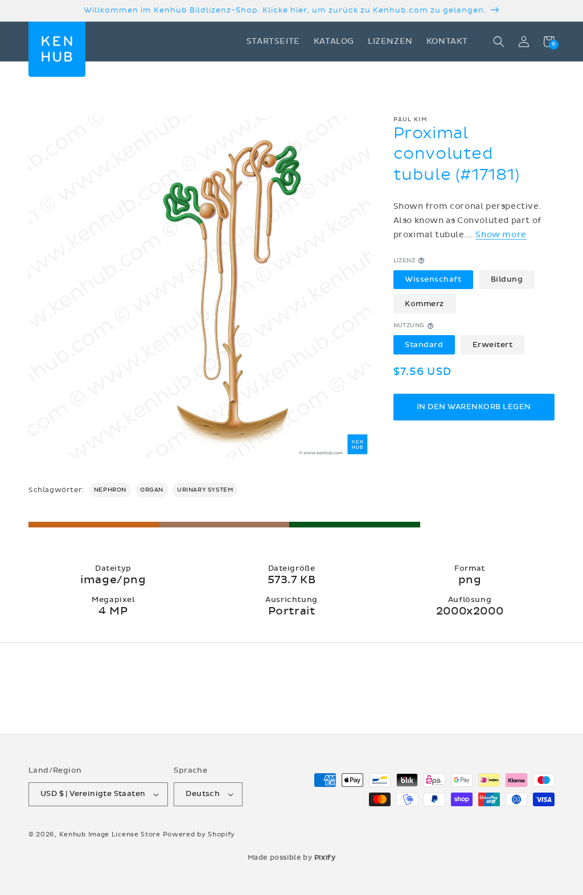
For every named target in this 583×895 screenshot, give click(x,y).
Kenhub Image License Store (110, 834)
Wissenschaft (433, 279)
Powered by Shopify (199, 834)
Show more (500, 235)
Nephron (110, 489)
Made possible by (292, 857)
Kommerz (424, 303)
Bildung (507, 279)
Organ (151, 489)
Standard (424, 344)
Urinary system (205, 489)
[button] (498, 41)
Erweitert (493, 344)
